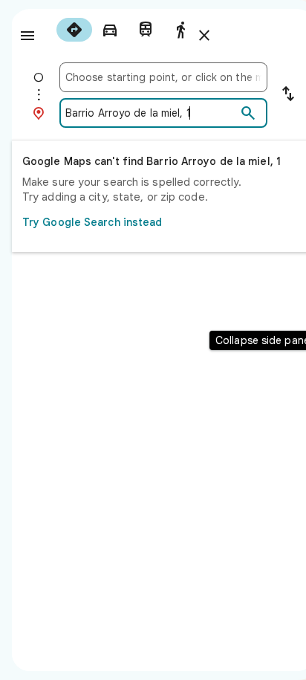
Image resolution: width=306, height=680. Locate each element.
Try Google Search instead (92, 222)
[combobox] (163, 77)
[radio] (74, 30)
